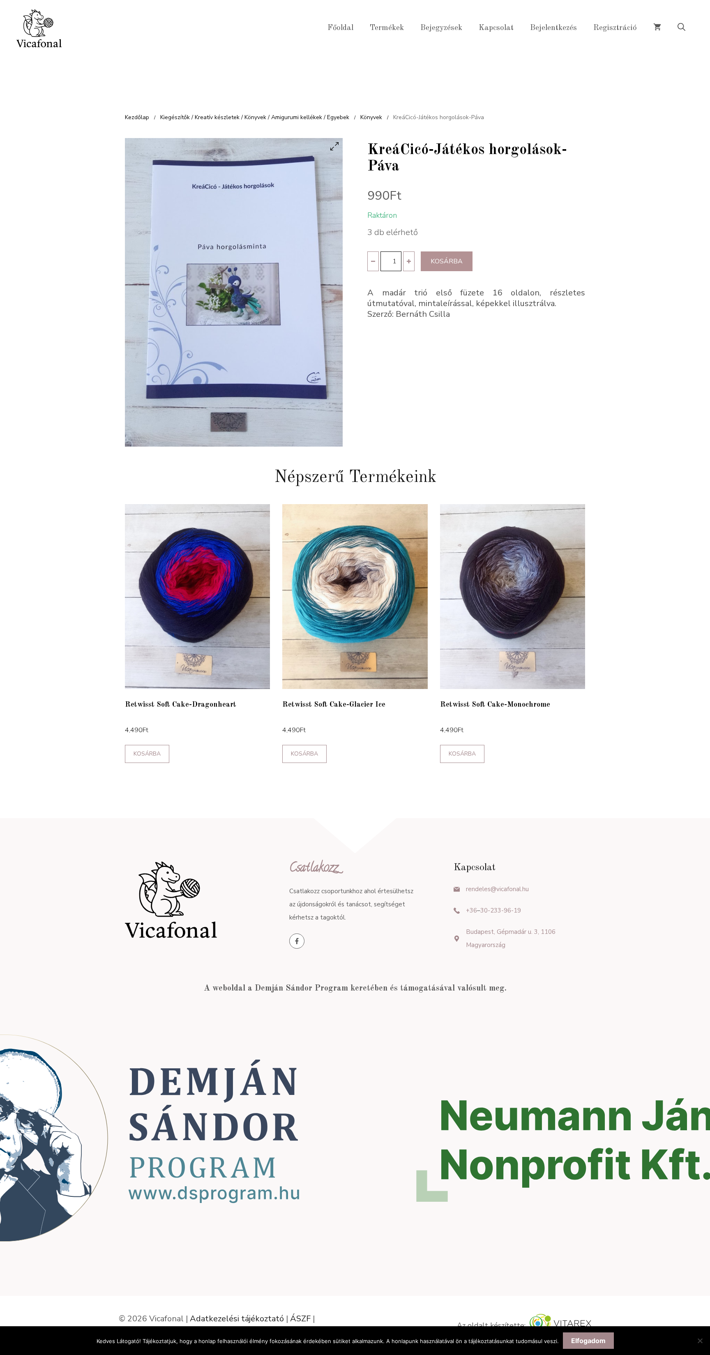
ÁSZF (300, 1318)
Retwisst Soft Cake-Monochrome (495, 704)
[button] (681, 28)
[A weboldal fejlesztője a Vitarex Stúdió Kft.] (560, 1325)
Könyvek (371, 117)
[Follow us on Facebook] (296, 941)
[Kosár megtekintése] (657, 28)
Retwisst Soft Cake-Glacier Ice (333, 704)
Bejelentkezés (553, 28)
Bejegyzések (441, 28)
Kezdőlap (137, 117)
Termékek (387, 28)
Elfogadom (588, 1341)
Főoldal (340, 28)
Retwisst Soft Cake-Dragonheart (180, 704)
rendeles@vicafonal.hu (497, 889)
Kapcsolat (496, 28)
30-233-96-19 (500, 910)
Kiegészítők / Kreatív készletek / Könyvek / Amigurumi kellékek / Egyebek (254, 117)
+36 (471, 910)
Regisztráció (615, 28)
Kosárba (447, 261)
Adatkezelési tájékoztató (237, 1318)
